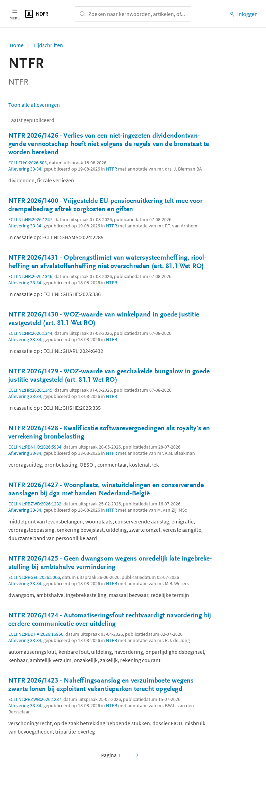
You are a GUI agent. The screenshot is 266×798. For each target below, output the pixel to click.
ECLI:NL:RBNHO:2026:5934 (34, 447)
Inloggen (247, 13)
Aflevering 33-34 (24, 169)
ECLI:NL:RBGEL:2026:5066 (34, 577)
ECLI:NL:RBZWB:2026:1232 (34, 504)
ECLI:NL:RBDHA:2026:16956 (35, 634)
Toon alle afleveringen (34, 104)
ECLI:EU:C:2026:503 (27, 162)
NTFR (111, 169)
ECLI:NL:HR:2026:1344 (30, 333)
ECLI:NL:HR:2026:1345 (30, 390)
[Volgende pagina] (137, 755)
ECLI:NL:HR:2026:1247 (30, 219)
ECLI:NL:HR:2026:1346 (30, 276)
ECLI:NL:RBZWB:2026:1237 (34, 699)
